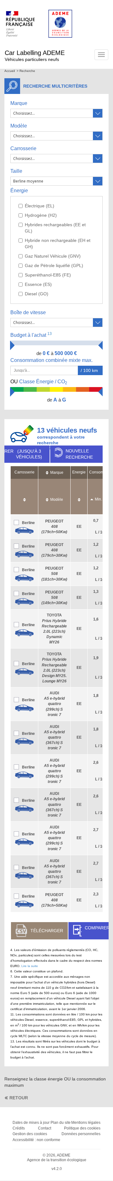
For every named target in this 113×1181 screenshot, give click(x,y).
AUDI (54, 704)
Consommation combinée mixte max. (52, 360)
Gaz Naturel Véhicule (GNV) (53, 256)
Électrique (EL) (39, 205)
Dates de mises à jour (31, 1122)
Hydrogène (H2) (41, 215)
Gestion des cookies (30, 1134)
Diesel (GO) (36, 293)
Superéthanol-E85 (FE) (48, 274)
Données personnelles (81, 1134)
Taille (16, 171)
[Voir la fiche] (24, 530)
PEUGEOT (54, 526)
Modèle (18, 125)
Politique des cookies (82, 1128)
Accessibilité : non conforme (36, 1140)
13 (49, 333)
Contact (44, 1128)
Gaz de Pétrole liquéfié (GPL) (54, 265)
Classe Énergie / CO (38, 382)
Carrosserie (23, 148)
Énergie (19, 190)
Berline (28, 523)
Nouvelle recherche (79, 454)
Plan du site (61, 1122)
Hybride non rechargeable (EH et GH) (57, 243)
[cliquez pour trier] (24, 496)
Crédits (19, 1128)
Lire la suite (29, 966)
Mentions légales (85, 1122)
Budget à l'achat (31, 335)
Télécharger (46, 930)
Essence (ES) (38, 284)
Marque (18, 103)
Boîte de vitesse (28, 312)
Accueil (9, 71)
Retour (18, 1097)
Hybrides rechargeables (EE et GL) (55, 227)
